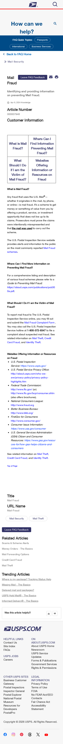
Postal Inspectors (14, 687)
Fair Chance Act (40, 701)
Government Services (44, 664)
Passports (42, 39)
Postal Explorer (13, 694)
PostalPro (9, 712)
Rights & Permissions (44, 667)
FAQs (7, 649)
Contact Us (10, 642)
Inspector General (14, 691)
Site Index (9, 646)
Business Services (41, 46)
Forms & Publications (44, 660)
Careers (8, 659)
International (18, 46)
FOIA (34, 691)
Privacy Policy (39, 683)
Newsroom (37, 649)
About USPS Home (42, 645)
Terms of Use (39, 687)
